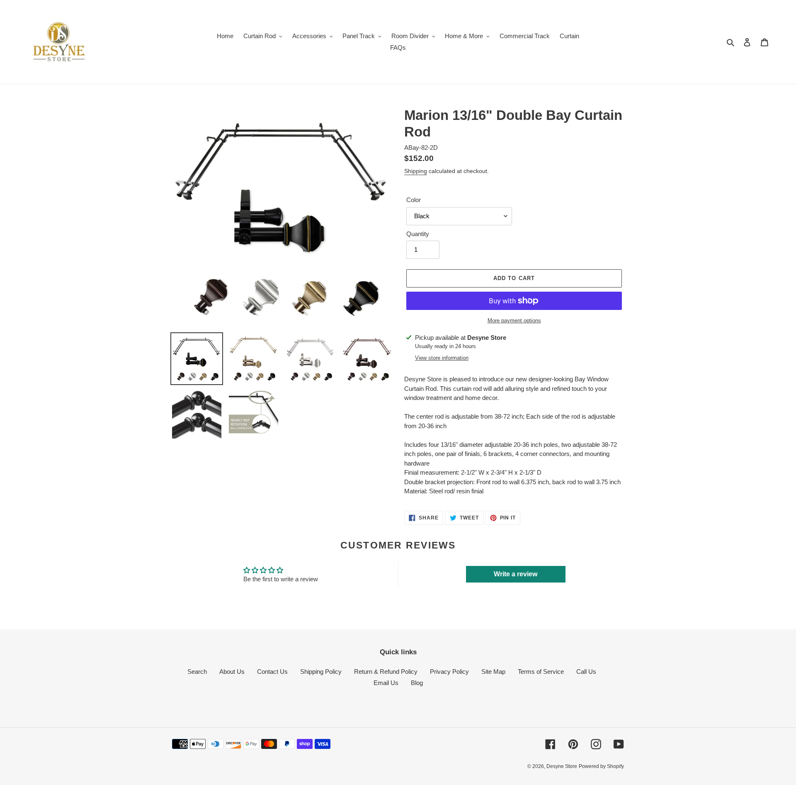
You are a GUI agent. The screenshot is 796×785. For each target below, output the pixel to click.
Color (413, 199)
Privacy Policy (449, 671)
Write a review (515, 574)
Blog (417, 682)
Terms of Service (541, 671)
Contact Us (272, 671)
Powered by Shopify (601, 766)
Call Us (586, 671)
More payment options (514, 320)
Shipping (415, 171)
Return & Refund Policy (385, 671)
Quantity (417, 233)
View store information (441, 358)
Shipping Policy (321, 671)
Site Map (493, 671)
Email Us (386, 682)
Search (197, 671)
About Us (232, 671)
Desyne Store (561, 766)
